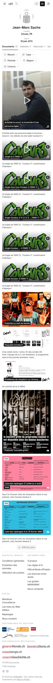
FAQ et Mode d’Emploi (39, 569)
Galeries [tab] (25, 46)
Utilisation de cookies (13, 572)
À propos (32, 560)
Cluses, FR (26, 34)
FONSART (17, 677)
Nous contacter (35, 589)
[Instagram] (7, 671)
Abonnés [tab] (39, 46)
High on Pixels (23, 679)
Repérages (7, 614)
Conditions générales (13, 560)
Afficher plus (28, 547)
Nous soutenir (9, 618)
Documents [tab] (10, 46)
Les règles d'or (35, 565)
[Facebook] (3, 671)
